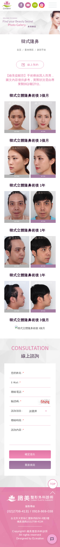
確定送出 (30, 454)
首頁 (19, 49)
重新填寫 (30, 465)
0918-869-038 (42, 511)
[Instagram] (42, 5)
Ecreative (38, 538)
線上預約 (33, 64)
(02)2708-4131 (18, 511)
